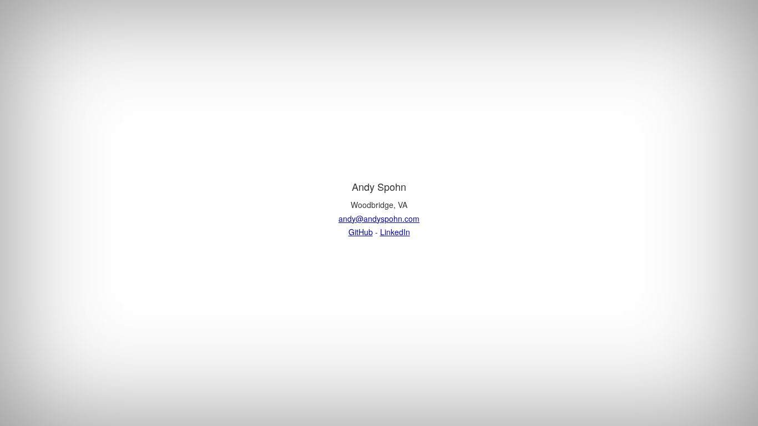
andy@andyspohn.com (379, 218)
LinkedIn (395, 231)
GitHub (360, 231)
